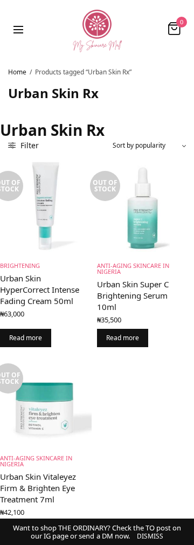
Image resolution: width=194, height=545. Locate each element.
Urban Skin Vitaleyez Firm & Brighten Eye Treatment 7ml (38, 488)
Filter (28, 145)
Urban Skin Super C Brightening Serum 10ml (133, 295)
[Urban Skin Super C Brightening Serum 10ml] (143, 206)
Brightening (20, 265)
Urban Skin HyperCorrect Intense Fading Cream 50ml (39, 289)
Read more (25, 337)
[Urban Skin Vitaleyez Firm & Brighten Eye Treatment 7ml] (46, 398)
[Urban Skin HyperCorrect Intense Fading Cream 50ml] (46, 206)
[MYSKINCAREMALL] (97, 29)
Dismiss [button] (150, 536)
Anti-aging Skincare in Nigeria (133, 268)
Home (17, 72)
